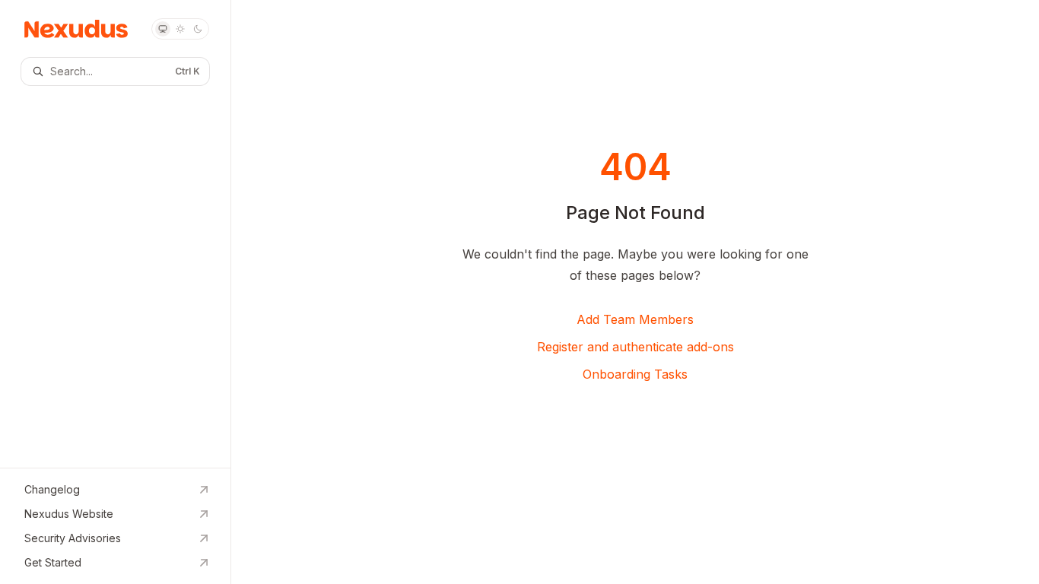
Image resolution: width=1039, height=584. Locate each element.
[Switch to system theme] (162, 28)
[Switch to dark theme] (197, 28)
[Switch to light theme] (180, 28)
